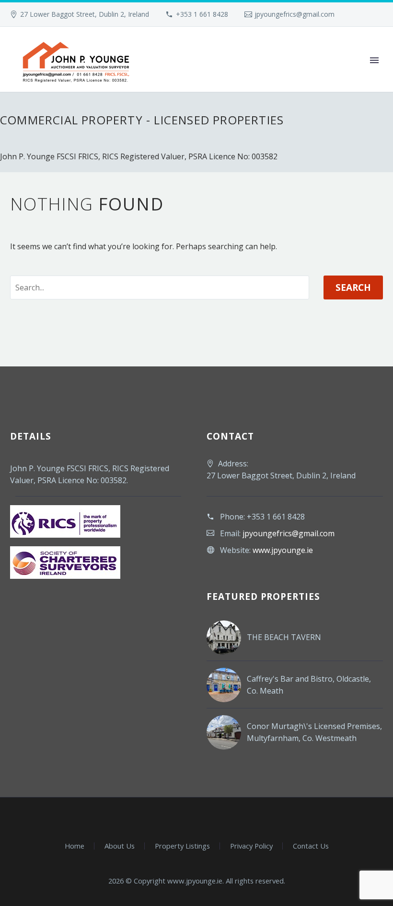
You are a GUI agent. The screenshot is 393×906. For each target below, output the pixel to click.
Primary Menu (374, 60)
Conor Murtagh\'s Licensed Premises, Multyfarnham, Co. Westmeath (314, 732)
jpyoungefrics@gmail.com (294, 14)
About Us (119, 846)
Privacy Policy (251, 846)
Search (353, 287)
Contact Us (311, 846)
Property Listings (182, 846)
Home (74, 846)
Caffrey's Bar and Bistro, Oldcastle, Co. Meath (309, 685)
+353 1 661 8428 (202, 14)
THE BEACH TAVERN (284, 637)
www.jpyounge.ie (283, 550)
